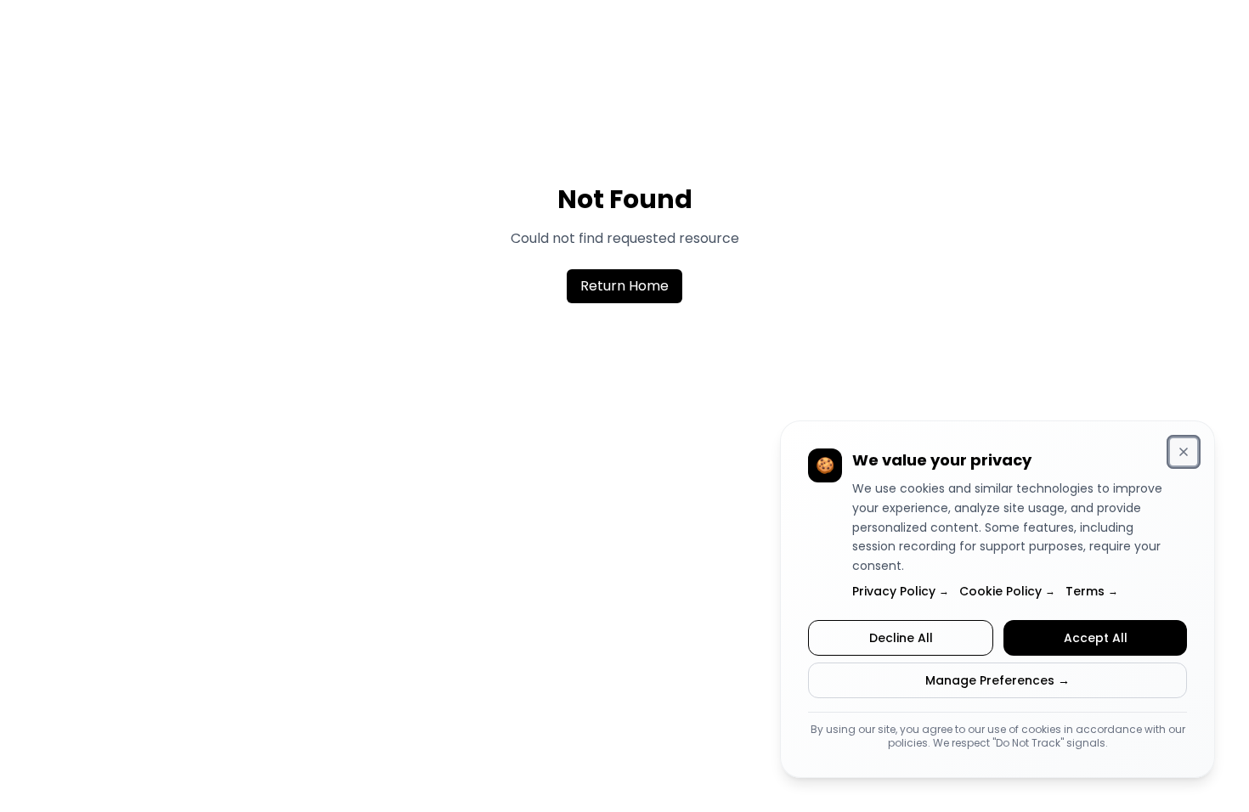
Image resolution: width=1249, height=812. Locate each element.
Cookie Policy (1007, 591)
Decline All (901, 637)
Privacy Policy (900, 591)
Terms (1091, 591)
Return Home (624, 286)
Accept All (1095, 637)
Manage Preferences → (997, 680)
